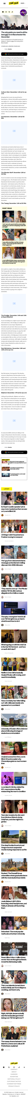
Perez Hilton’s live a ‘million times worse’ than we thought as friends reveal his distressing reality (13, 959)
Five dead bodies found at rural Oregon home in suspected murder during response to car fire (14, 847)
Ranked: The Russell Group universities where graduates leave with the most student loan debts (14, 875)
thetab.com (11, 1092)
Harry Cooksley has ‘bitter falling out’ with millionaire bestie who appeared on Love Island (13, 703)
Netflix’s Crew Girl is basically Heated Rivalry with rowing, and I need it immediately (13, 675)
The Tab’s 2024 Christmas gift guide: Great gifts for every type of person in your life (17, 463)
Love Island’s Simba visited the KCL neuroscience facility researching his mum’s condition (13, 789)
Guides (10, 49)
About (14, 1072)
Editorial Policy (14, 1079)
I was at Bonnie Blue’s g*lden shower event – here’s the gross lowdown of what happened (12, 243)
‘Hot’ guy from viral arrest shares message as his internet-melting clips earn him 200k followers (13, 563)
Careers (14, 1074)
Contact (14, 1069)
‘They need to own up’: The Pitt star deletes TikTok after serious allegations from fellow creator (14, 591)
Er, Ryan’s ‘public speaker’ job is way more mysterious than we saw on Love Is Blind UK (14, 509)
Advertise (14, 1076)
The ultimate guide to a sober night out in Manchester (17, 474)
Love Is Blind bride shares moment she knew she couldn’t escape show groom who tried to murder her (13, 262)
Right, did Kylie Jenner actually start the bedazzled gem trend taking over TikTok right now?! (12, 1015)
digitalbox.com (15, 1096)
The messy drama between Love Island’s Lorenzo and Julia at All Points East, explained (13, 1043)
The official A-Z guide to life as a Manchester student (17, 468)
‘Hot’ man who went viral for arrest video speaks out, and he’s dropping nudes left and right (14, 225)
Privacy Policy (14, 1086)
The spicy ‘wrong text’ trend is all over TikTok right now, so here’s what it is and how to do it (13, 619)
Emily (6, 49)
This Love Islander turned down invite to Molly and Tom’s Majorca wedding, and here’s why (13, 987)
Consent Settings (14, 1084)
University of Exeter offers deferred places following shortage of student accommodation (14, 731)
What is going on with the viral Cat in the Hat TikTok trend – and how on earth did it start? (13, 647)
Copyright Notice (14, 1081)
